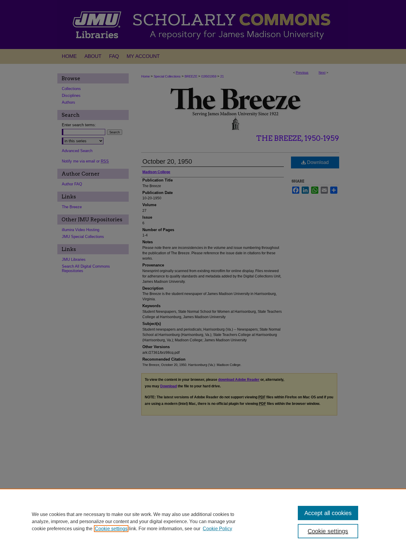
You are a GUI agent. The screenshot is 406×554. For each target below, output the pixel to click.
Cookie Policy (217, 528)
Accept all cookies (328, 513)
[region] (203, 521)
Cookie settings (111, 528)
